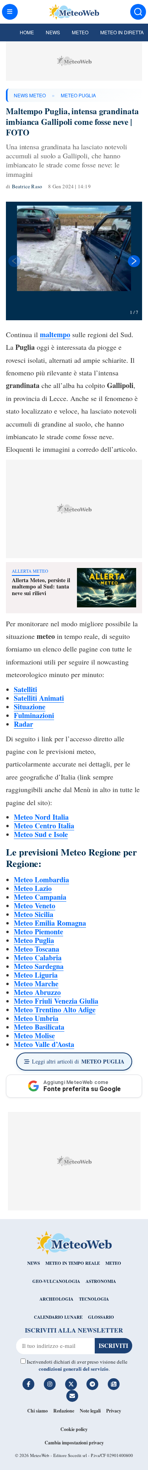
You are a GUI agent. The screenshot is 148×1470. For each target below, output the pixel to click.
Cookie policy (74, 1429)
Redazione (63, 1410)
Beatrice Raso (27, 186)
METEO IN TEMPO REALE (72, 1263)
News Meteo (30, 95)
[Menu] (10, 12)
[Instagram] (50, 1384)
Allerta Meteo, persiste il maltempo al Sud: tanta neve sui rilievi (41, 587)
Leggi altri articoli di (78, 1061)
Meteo (80, 32)
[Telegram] (92, 1384)
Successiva (134, 261)
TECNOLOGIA (94, 1299)
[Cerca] (138, 12)
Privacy (113, 1410)
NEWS (33, 1263)
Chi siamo (37, 1410)
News (53, 32)
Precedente (14, 261)
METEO (113, 1263)
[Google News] (114, 1384)
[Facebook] (28, 1384)
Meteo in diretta (122, 32)
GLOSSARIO (101, 1317)
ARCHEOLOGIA (56, 1299)
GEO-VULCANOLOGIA (56, 1281)
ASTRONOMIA (101, 1281)
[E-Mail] (72, 1396)
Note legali (90, 1410)
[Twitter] (71, 1384)
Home (27, 32)
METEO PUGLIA (78, 95)
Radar (23, 724)
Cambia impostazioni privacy (74, 1442)
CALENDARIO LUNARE (58, 1317)
